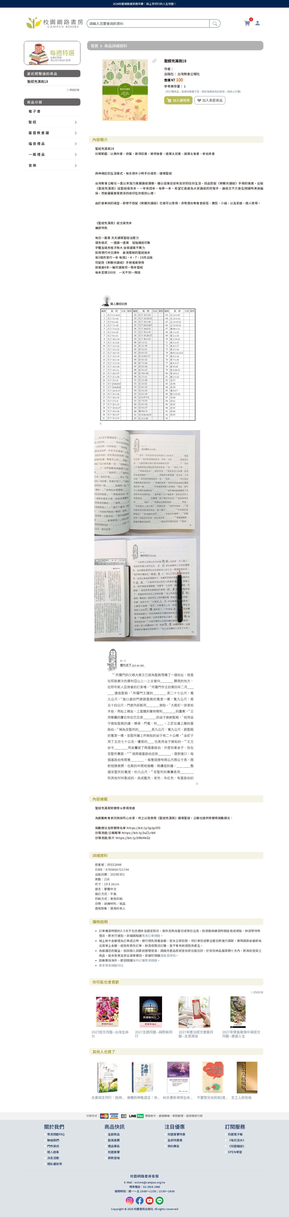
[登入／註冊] (257, 23)
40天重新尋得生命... (177, 1097)
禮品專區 (114, 1146)
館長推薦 (114, 1140)
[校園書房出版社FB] (140, 1202)
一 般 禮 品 (37, 154)
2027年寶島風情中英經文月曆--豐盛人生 (241, 1033)
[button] (154, 60)
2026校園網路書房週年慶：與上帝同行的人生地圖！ (144, 4)
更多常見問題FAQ (111, 965)
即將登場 (114, 1158)
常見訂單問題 (151, 935)
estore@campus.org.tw (150, 1182)
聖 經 (32, 121)
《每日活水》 (237, 1140)
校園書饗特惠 (176, 1134)
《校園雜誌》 (237, 1146)
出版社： (170, 74)
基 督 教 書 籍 (39, 132)
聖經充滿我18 (37, 81)
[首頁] (54, 22)
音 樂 (32, 165)
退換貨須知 (168, 955)
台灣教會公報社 (189, 74)
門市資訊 (53, 1146)
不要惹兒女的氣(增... (212, 1097)
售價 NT (169, 80)
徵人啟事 (53, 1152)
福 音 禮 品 (37, 143)
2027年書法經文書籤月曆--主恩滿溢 (196, 1033)
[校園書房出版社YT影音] (150, 1202)
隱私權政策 (54, 1164)
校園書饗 (114, 1152)
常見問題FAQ (56, 1134)
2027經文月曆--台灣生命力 (110, 1033)
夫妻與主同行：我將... (107, 1097)
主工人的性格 (241, 1097)
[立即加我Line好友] (160, 1202)
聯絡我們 (53, 1140)
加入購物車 (180, 100)
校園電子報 (235, 1134)
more (258, 992)
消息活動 (53, 1158)
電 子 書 (34, 111)
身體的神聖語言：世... (143, 1097)
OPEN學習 (235, 1152)
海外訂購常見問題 (145, 960)
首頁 (94, 45)
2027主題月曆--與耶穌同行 (153, 1033)
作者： (169, 69)
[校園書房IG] (130, 1202)
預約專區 (173, 1146)
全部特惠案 (175, 1140)
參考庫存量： (173, 86)
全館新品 (114, 1134)
